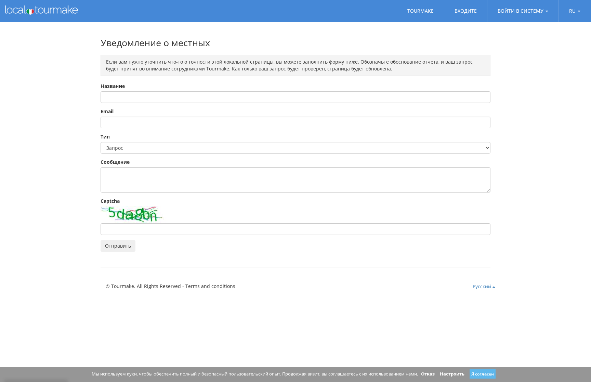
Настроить (452, 374)
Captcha (110, 201)
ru (572, 11)
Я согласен (482, 374)
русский (482, 286)
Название (113, 86)
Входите (466, 11)
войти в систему (520, 11)
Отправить (118, 245)
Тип (105, 136)
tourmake (420, 11)
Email (107, 111)
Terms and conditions (210, 286)
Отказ (428, 374)
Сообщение (115, 162)
